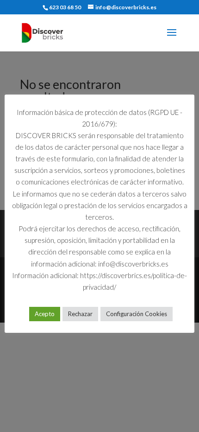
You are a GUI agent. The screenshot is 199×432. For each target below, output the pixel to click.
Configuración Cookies (136, 314)
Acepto (45, 314)
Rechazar (80, 314)
